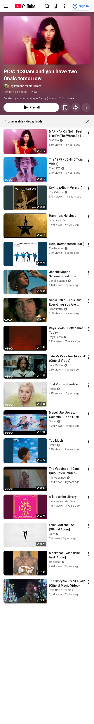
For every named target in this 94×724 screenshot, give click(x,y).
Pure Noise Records (61, 590)
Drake (52, 445)
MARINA (54, 140)
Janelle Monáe (58, 280)
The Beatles (56, 248)
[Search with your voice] (55, 6)
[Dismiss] (88, 121)
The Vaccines (57, 477)
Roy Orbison (56, 192)
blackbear (55, 561)
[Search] (47, 6)
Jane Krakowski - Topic (62, 501)
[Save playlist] (65, 107)
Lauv (52, 533)
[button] (47, 40)
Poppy (52, 388)
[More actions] (86, 107)
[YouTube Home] (24, 6)
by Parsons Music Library (26, 85)
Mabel (52, 421)
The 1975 (54, 168)
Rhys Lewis (56, 337)
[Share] (75, 107)
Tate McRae (56, 365)
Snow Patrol (56, 309)
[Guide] (6, 6)
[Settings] (64, 6)
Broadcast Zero (58, 220)
